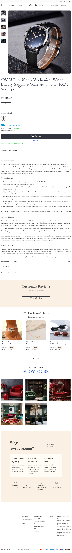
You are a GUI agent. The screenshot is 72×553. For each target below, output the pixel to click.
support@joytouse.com (28, 519)
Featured (64, 5)
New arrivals (54, 5)
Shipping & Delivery (39, 521)
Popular (19, 5)
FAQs (35, 528)
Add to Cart (36, 136)
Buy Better (36, 367)
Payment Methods (39, 526)
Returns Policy (38, 523)
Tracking (36, 531)
